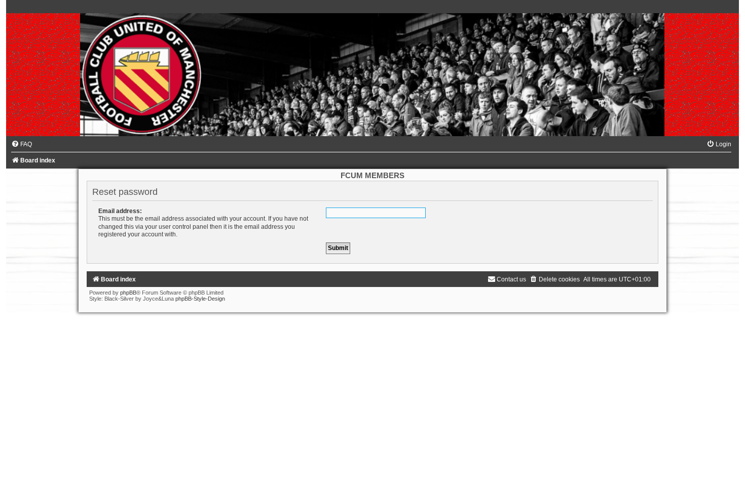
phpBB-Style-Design (200, 299)
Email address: (120, 211)
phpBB (128, 293)
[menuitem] (21, 144)
